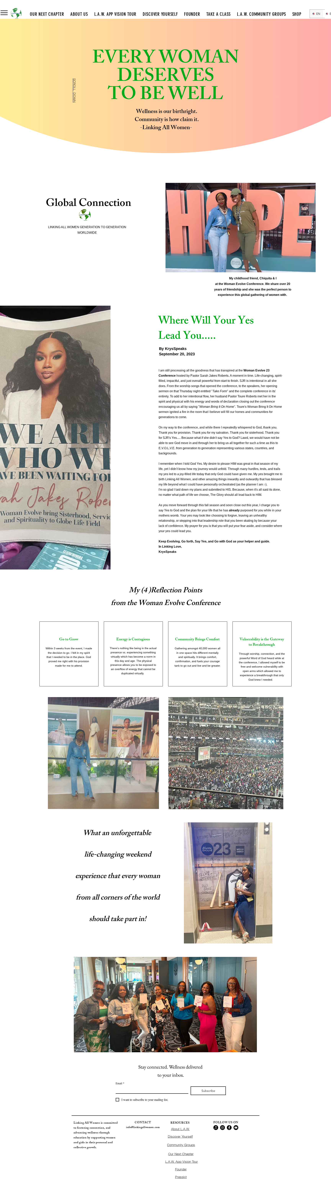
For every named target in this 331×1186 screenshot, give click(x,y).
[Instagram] (222, 1127)
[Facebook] (229, 1127)
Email (120, 1083)
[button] (4, 12)
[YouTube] (236, 1127)
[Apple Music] (215, 1127)
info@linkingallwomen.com (143, 1127)
